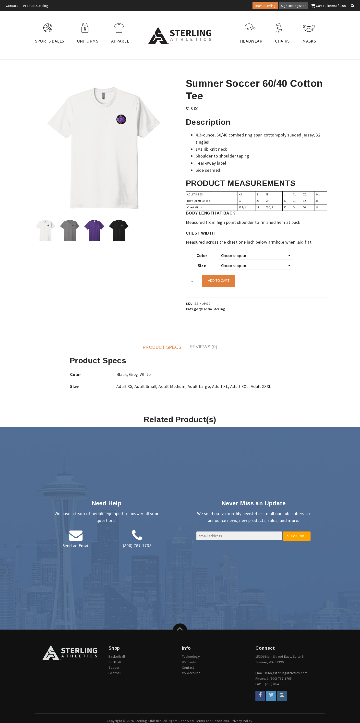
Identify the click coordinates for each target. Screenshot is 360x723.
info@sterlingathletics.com (286, 673)
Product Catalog (35, 5)
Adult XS (124, 386)
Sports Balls (49, 41)
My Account (191, 673)
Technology (191, 656)
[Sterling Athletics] (180, 35)
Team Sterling (265, 5)
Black (121, 374)
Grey (133, 374)
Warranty (189, 662)
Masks (309, 41)
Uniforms (87, 41)
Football (114, 673)
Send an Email (75, 545)
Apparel (120, 41)
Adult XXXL (261, 386)
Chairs (282, 41)
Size (202, 265)
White (145, 374)
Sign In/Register (293, 5)
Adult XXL (239, 386)
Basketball (116, 656)
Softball (114, 662)
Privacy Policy (241, 721)
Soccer (114, 667)
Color (201, 255)
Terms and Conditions (212, 721)
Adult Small (145, 386)
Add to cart (218, 280)
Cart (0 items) (330, 5)
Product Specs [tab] (162, 347)
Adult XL (220, 386)
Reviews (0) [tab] (203, 346)
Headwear (251, 41)
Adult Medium (171, 386)
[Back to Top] (180, 630)
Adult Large (199, 386)
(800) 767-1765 (137, 545)
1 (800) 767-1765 (279, 678)
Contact (12, 5)
